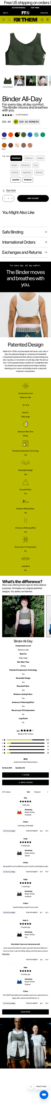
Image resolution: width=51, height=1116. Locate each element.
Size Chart (11, 190)
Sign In (5, 13)
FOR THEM (35, 8)
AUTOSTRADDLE (18, 8)
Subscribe (44, 13)
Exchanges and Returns (22, 252)
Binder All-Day (30, 813)
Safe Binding (12, 232)
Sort (28, 792)
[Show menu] (3, 20)
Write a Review (29, 783)
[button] (25, 115)
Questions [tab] (20, 768)
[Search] (9, 20)
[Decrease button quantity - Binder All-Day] (4, 198)
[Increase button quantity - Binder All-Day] (11, 198)
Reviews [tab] (7, 768)
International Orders (18, 242)
